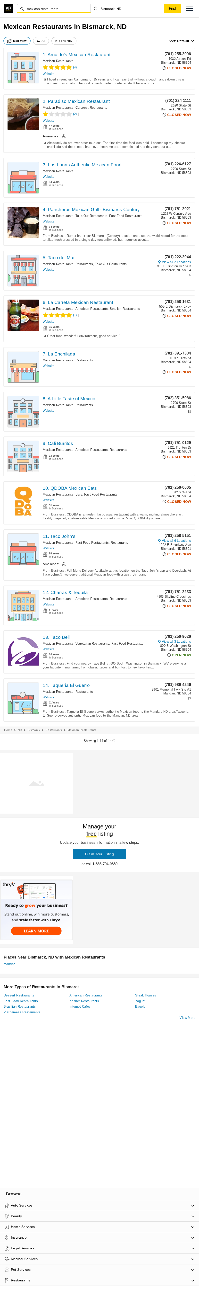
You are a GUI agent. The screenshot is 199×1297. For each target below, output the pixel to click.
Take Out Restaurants (91, 216)
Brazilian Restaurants (20, 1006)
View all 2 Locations (176, 262)
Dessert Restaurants (19, 995)
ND (20, 730)
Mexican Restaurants (58, 61)
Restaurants (98, 107)
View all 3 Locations (176, 641)
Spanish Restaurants (125, 309)
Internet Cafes (80, 1006)
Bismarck (34, 730)
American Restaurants (91, 309)
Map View (20, 41)
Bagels (140, 1006)
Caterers (81, 107)
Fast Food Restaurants (125, 216)
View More (187, 1018)
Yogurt (140, 1001)
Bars (78, 494)
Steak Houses (145, 995)
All (43, 41)
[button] (189, 9)
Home (8, 730)
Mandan (9, 964)
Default (183, 41)
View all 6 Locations (176, 540)
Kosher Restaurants (84, 1001)
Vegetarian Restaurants (92, 643)
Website (48, 73)
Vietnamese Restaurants (22, 1012)
